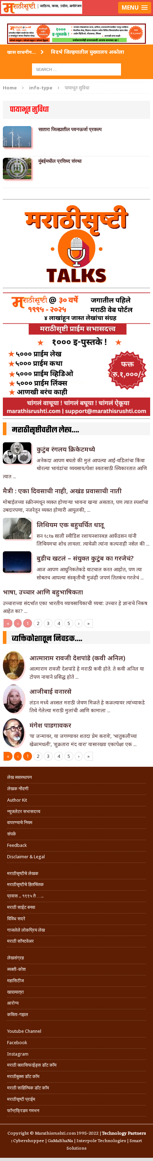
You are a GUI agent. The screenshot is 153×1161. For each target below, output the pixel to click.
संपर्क (11, 834)
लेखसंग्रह (15, 957)
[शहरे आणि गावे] (76, 16)
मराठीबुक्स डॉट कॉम (23, 1076)
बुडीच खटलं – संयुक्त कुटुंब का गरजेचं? (85, 558)
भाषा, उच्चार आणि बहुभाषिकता (43, 592)
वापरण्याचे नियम (19, 822)
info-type (40, 87)
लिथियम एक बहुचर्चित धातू (70, 524)
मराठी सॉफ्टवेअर (20, 941)
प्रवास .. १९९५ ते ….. (25, 896)
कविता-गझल (17, 1014)
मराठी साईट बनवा (21, 907)
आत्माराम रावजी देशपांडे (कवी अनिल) (77, 658)
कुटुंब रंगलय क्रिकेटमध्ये (66, 449)
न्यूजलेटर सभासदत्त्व (23, 811)
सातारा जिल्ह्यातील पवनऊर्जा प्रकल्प (70, 129)
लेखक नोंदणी (17, 788)
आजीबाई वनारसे (51, 691)
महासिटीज (15, 980)
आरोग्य (13, 1003)
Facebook (17, 1042)
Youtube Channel (24, 1031)
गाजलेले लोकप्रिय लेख (26, 930)
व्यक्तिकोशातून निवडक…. (47, 639)
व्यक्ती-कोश (16, 969)
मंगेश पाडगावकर (50, 725)
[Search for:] (76, 69)
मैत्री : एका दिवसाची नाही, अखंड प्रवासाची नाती (62, 490)
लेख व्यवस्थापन (19, 777)
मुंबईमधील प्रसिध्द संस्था (59, 161)
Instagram (17, 1054)
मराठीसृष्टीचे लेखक (22, 873)
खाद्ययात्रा (15, 992)
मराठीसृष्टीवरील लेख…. (45, 430)
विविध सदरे (16, 918)
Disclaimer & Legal (26, 856)
